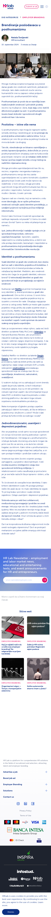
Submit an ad (31, 6)
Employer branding (33, 17)
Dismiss (11, 912)
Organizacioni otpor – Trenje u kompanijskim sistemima (11, 688)
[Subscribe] (44, 580)
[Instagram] (18, 805)
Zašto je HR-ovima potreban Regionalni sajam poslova (36, 647)
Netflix (18, 289)
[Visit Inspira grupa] (25, 855)
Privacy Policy (25, 811)
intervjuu (38, 331)
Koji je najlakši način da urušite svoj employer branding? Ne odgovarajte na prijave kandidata (11, 649)
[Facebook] (33, 805)
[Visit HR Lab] (37, 879)
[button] (25, 772)
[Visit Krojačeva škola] (34, 886)
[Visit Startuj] (25, 879)
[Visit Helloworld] (17, 886)
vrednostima (19, 368)
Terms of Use (25, 815)
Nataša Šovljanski (19, 37)
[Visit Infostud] (25, 871)
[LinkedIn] (25, 805)
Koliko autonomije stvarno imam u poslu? (36, 687)
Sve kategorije (10, 17)
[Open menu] (42, 7)
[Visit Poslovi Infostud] (13, 879)
